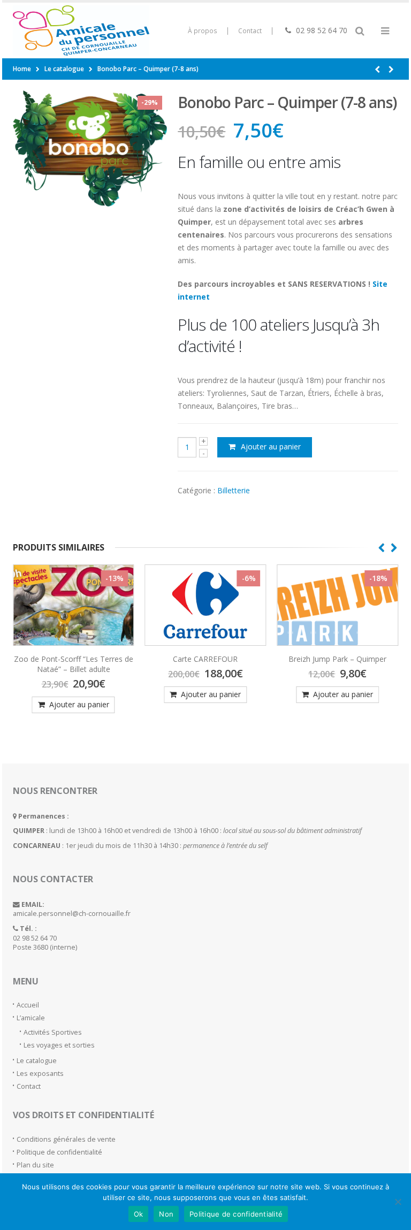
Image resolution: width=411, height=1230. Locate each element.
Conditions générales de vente (66, 1139)
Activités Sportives (53, 1032)
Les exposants (40, 1073)
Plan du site (35, 1165)
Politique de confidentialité (59, 1152)
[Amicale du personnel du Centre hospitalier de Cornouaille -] (42, 30)
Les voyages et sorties (59, 1045)
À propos (202, 30)
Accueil (28, 1005)
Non (166, 1214)
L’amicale (31, 1017)
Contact (250, 30)
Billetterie (233, 490)
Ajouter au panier (271, 446)
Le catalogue (37, 1060)
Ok (138, 1214)
